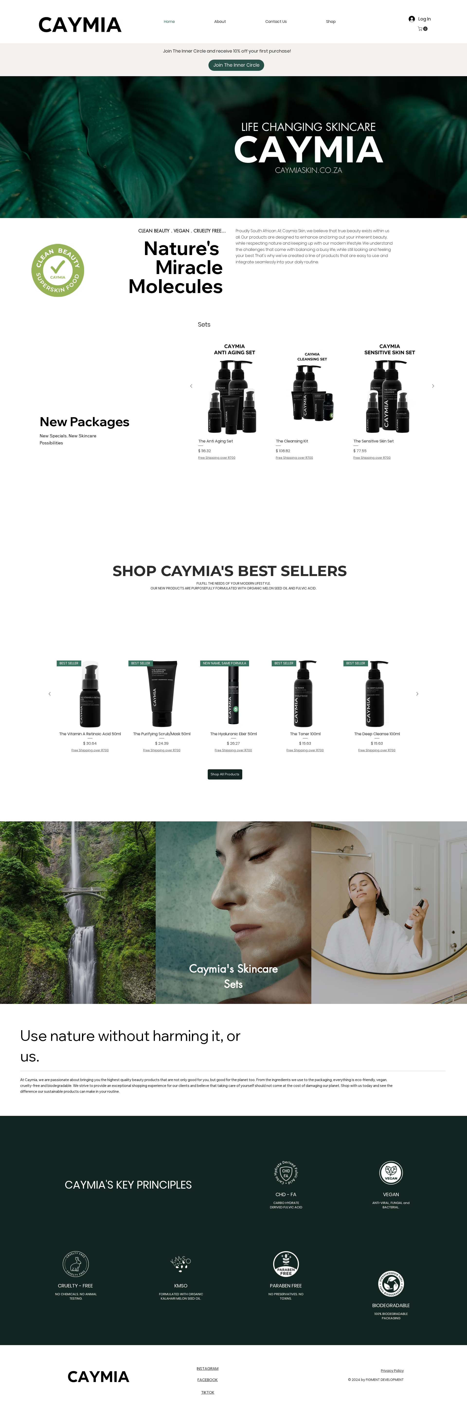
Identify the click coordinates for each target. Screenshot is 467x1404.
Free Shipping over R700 (216, 458)
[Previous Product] (191, 386)
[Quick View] (234, 386)
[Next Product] (433, 386)
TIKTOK (207, 1392)
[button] (314, 21)
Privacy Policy (392, 1370)
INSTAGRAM (207, 1368)
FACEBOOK (208, 1380)
